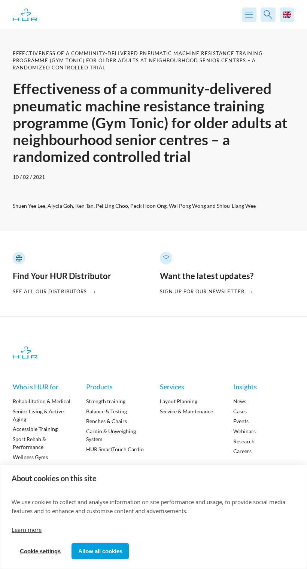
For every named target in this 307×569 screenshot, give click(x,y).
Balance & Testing (106, 411)
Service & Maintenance (186, 411)
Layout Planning (178, 401)
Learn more (27, 529)
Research (244, 441)
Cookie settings (40, 551)
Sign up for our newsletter (202, 291)
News (239, 401)
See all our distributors (50, 291)
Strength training (105, 401)
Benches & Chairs (106, 421)
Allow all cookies (100, 551)
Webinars (244, 431)
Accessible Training (35, 429)
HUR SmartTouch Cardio (115, 449)
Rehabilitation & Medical (41, 401)
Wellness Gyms (30, 457)
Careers (242, 451)
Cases (240, 411)
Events (241, 421)
